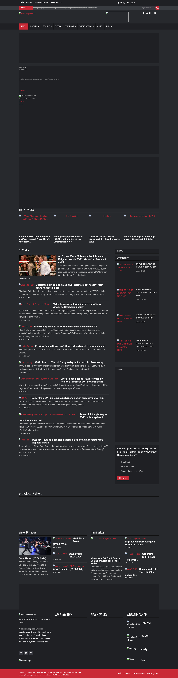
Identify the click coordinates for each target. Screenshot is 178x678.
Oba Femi (125, 462)
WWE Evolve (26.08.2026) (75, 555)
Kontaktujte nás (56, 3)
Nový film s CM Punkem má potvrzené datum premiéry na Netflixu (67, 398)
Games (100, 27)
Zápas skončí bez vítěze (132, 471)
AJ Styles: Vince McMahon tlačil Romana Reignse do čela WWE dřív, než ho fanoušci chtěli (82, 259)
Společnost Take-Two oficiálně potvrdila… (142, 572)
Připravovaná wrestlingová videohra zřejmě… (140, 543)
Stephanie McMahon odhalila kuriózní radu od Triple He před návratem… (35, 239)
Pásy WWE (145, 636)
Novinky (34, 27)
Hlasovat (123, 478)
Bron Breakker (127, 467)
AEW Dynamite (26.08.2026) (68, 569)
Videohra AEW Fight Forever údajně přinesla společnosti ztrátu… (106, 561)
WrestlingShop (85, 27)
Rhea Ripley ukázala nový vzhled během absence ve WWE (65, 326)
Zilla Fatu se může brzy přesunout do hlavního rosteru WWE (105, 239)
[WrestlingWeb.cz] (27, 13)
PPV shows (69, 27)
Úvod (23, 27)
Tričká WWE (146, 623)
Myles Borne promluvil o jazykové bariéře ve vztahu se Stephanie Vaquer (77, 305)
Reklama (29, 3)
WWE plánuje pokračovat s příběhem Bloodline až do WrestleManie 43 (68, 239)
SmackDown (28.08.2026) (32, 558)
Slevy (143, 660)
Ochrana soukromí (41, 3)
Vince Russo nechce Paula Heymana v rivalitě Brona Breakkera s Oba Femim (82, 380)
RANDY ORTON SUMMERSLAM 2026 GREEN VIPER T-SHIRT (145, 343)
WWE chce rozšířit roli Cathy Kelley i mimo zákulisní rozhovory (69, 362)
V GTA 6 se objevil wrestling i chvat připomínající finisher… (139, 238)
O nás (22, 3)
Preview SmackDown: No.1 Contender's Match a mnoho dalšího (70, 346)
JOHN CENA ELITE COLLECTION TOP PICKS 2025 (146, 292)
